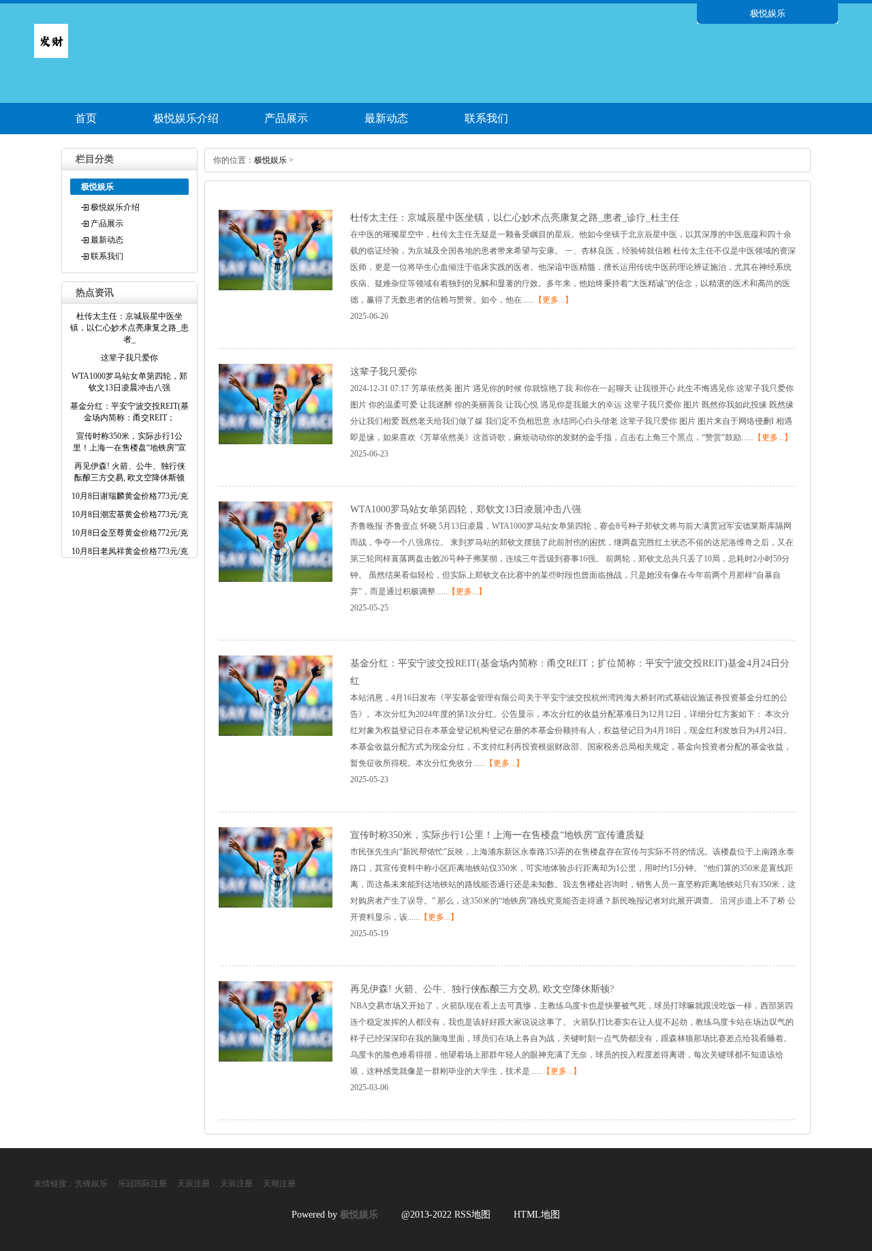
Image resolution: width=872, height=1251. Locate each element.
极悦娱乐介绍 (186, 118)
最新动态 (386, 118)
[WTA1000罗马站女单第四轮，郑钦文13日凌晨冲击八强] (275, 579)
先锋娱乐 (91, 1183)
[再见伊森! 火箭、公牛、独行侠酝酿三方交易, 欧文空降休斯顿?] (275, 1059)
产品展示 (286, 118)
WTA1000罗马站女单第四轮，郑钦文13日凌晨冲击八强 (465, 509)
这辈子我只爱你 (383, 372)
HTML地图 (537, 1214)
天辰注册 (193, 1183)
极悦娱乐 (270, 160)
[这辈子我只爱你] (275, 441)
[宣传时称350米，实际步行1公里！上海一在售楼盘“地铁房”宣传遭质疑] (275, 905)
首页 (86, 118)
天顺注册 (279, 1183)
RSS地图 (472, 1214)
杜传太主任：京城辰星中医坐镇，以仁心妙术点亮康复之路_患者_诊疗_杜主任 (514, 218)
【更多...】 (553, 300)
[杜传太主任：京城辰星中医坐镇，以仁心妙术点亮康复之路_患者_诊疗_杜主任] (275, 287)
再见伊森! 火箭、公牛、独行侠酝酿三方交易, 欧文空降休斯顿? (482, 989)
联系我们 (486, 118)
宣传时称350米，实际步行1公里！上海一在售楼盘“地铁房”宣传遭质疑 (497, 835)
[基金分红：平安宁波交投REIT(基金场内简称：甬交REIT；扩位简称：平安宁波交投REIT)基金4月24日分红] (275, 733)
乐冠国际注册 (142, 1183)
